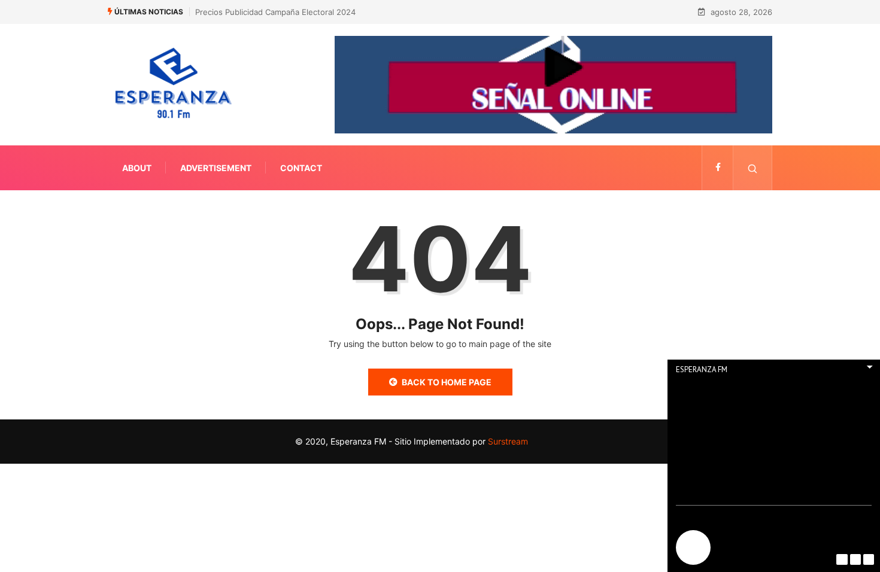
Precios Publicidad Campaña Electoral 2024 (275, 12)
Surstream (506, 441)
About (136, 168)
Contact (301, 168)
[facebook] (718, 167)
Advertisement (215, 168)
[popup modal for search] (752, 167)
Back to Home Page (446, 382)
